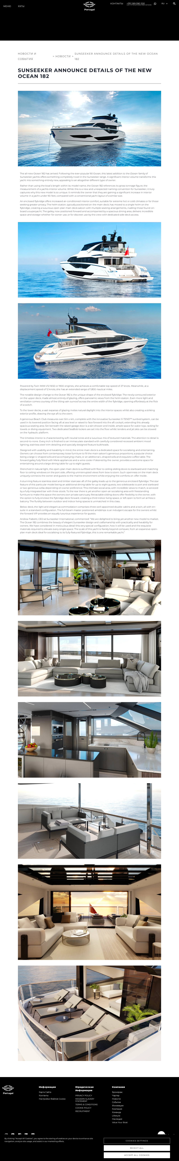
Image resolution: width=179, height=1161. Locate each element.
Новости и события (27, 56)
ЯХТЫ (21, 6)
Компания (117, 1109)
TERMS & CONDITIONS (86, 1104)
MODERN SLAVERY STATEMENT (84, 1100)
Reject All (137, 1148)
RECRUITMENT (82, 1111)
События (116, 1102)
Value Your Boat (120, 1122)
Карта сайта (45, 1092)
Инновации (117, 1105)
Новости (116, 1099)
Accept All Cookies (136, 1155)
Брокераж (117, 1092)
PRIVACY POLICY (83, 1095)
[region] (89, 1147)
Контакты (116, 3)
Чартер (115, 1095)
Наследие (117, 1119)
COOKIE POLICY (83, 1108)
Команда (116, 1112)
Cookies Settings (137, 1141)
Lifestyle (116, 1115)
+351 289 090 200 (139, 3)
